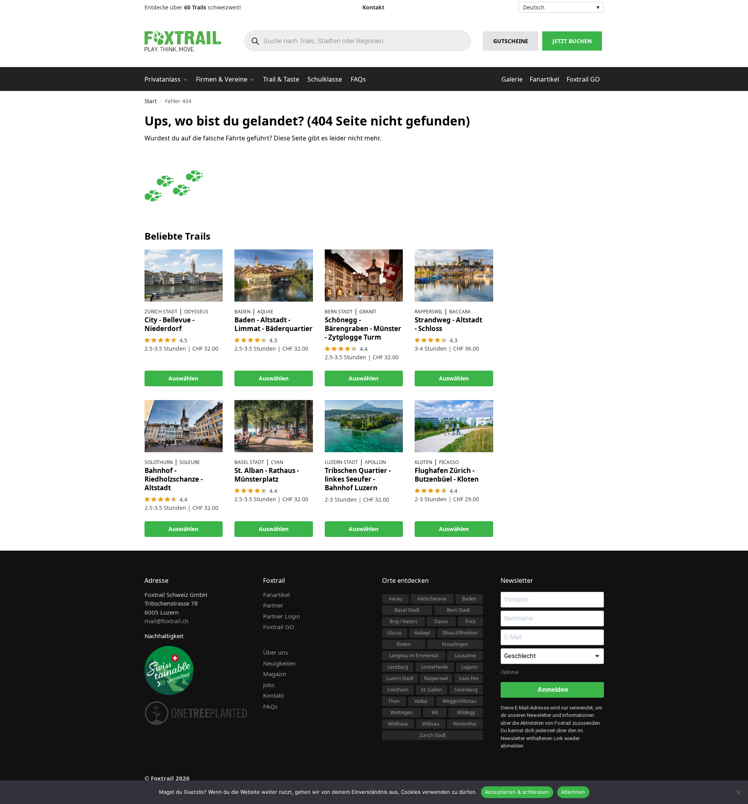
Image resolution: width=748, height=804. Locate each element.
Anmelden (552, 689)
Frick (470, 621)
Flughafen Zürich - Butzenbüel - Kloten (447, 475)
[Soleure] (183, 426)
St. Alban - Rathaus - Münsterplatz (266, 475)
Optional (510, 672)
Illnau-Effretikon (460, 632)
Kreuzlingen (455, 644)
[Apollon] (364, 426)
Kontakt (273, 695)
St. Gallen (431, 689)
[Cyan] (273, 426)
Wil (435, 712)
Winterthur (465, 723)
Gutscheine (510, 41)
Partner (273, 605)
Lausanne (465, 655)
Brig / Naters (403, 621)
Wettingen (401, 712)
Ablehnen (573, 792)
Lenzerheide (434, 667)
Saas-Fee (469, 678)
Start (150, 101)
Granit (368, 311)
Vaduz (421, 701)
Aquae (265, 311)
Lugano (469, 667)
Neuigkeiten (279, 663)
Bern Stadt (339, 311)
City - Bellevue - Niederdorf (169, 324)
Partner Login (281, 616)
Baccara (460, 311)
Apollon (375, 462)
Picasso (449, 462)
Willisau (430, 723)
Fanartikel (276, 594)
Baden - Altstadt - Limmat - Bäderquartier (273, 324)
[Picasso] (454, 426)
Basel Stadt (249, 462)
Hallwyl (422, 632)
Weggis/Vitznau (459, 701)
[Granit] (364, 275)
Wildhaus (398, 723)
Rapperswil (429, 311)
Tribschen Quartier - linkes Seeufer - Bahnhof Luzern (358, 479)
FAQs (270, 706)
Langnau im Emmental (413, 655)
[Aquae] (273, 275)
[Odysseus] (183, 275)
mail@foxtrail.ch (166, 621)
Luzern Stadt (341, 462)
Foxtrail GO (278, 627)
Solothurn (158, 462)
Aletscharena (431, 598)
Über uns (275, 652)
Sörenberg (465, 689)
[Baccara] (454, 275)
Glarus (394, 632)
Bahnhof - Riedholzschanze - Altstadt (173, 479)
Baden (242, 311)
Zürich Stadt (160, 311)
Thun (393, 701)
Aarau (395, 598)
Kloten (423, 462)
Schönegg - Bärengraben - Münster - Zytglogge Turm (363, 328)
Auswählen (183, 378)
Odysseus (196, 311)
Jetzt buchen (572, 41)
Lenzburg (398, 667)
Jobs (268, 685)
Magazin (274, 674)
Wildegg (466, 712)
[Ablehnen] (738, 792)
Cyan (277, 462)
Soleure (189, 462)
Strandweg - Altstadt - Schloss (448, 324)
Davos (441, 621)
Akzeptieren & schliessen (517, 792)
